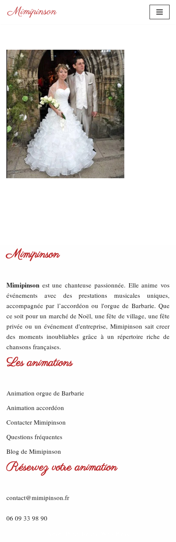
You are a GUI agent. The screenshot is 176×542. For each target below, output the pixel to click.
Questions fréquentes (34, 436)
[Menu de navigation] (160, 12)
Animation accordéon (35, 407)
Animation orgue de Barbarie (45, 393)
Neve (54, 533)
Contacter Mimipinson (36, 422)
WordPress (115, 533)
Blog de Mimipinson (33, 451)
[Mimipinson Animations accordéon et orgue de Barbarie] (32, 12)
